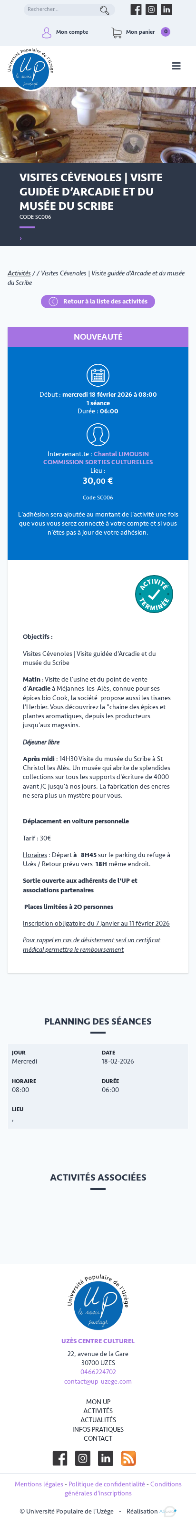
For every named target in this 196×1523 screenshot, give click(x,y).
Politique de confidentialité (107, 1484)
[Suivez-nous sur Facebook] (60, 1458)
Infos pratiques (98, 1429)
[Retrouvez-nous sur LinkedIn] (166, 9)
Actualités (98, 1420)
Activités (19, 273)
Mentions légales (39, 1484)
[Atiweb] (167, 1511)
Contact (98, 1439)
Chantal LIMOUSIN (121, 454)
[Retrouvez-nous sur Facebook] (136, 9)
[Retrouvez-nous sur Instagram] (151, 9)
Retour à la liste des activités (104, 301)
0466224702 (98, 1372)
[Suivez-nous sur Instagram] (83, 1458)
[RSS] (128, 1458)
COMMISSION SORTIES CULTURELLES (98, 462)
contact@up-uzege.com (98, 1381)
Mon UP (98, 1402)
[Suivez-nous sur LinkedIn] (105, 1458)
